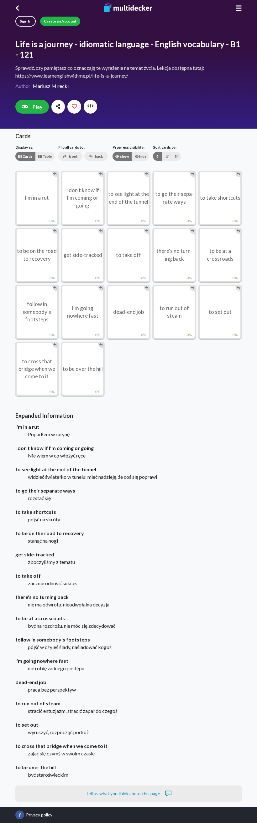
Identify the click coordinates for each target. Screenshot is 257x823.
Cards (27, 156)
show (124, 156)
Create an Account (60, 21)
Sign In (25, 21)
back (98, 156)
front (72, 156)
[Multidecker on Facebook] (19, 814)
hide (142, 156)
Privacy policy (39, 814)
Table (47, 156)
